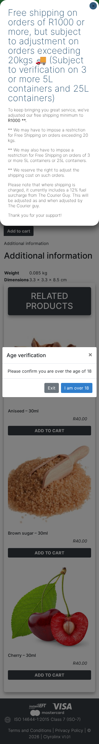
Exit (51, 388)
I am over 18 (76, 388)
